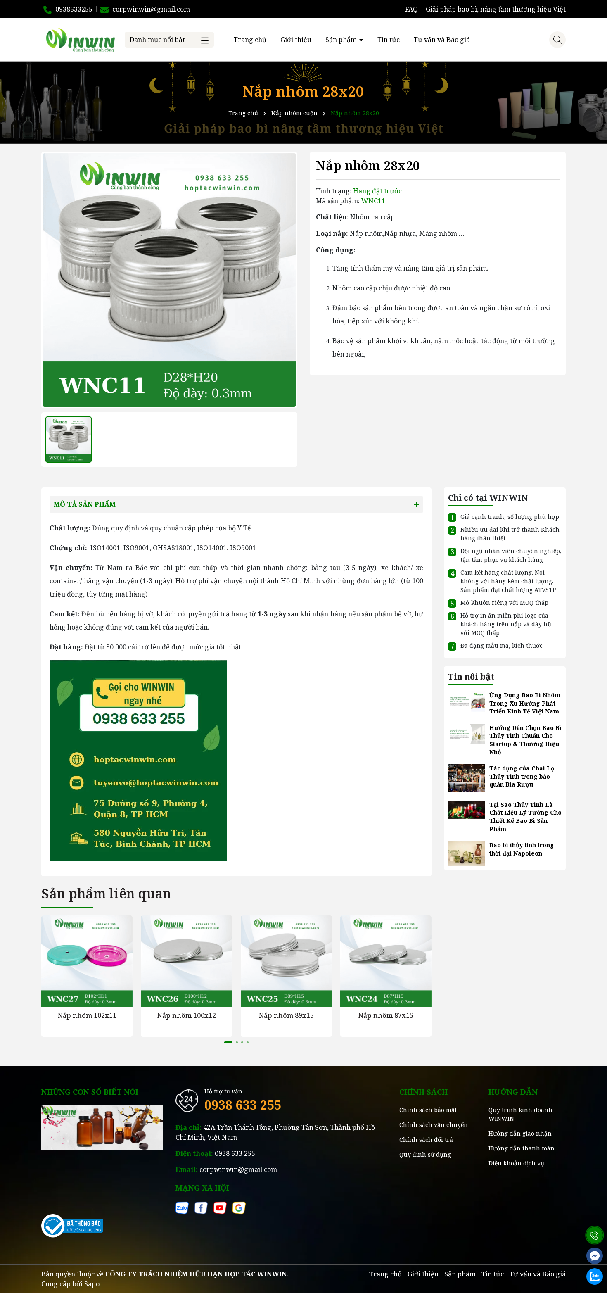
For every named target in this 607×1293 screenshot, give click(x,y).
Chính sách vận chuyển (433, 1125)
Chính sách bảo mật (428, 1110)
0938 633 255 (242, 1104)
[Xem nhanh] (87, 1000)
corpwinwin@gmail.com (238, 1169)
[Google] (239, 1207)
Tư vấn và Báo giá (442, 39)
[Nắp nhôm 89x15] (286, 961)
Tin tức (388, 39)
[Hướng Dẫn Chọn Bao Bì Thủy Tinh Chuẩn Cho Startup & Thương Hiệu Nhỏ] (466, 733)
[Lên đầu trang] (594, 1214)
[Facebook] (201, 1207)
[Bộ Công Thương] (72, 1225)
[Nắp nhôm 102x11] (87, 961)
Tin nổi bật (471, 676)
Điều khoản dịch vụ (516, 1163)
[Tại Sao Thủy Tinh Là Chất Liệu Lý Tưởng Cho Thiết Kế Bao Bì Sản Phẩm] (466, 809)
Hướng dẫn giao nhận (520, 1133)
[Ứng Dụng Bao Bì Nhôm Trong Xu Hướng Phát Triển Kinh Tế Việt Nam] (466, 701)
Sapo (92, 1283)
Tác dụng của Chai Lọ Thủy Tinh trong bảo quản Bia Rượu (522, 776)
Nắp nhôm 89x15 (286, 1015)
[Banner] (102, 1127)
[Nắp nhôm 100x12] (186, 961)
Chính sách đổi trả (426, 1139)
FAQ (411, 9)
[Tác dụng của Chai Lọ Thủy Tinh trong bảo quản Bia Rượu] (466, 778)
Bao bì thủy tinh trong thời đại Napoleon (521, 849)
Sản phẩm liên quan (106, 893)
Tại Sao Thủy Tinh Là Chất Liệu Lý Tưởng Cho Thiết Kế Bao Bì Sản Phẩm (525, 817)
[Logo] (80, 39)
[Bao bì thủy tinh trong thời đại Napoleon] (466, 853)
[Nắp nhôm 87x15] (386, 961)
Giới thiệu (295, 39)
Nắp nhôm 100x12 (186, 1015)
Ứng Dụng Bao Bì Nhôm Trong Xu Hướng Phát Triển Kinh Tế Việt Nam (524, 703)
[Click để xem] (169, 280)
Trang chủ (250, 39)
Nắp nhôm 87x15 (385, 1015)
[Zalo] (182, 1207)
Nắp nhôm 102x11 (87, 1015)
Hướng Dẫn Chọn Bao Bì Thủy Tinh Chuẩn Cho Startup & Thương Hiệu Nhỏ (525, 740)
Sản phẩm (341, 39)
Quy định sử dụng (425, 1154)
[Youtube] (220, 1207)
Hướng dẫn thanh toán (521, 1148)
